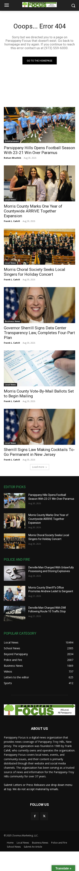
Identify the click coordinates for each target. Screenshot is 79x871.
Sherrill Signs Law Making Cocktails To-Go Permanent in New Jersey (39, 452)
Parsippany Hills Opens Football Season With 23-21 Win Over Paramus (39, 150)
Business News (12, 321)
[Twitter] (44, 816)
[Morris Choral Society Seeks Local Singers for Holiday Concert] (39, 247)
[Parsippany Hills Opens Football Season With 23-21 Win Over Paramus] (39, 125)
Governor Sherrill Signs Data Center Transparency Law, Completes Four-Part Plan (39, 333)
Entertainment (12, 141)
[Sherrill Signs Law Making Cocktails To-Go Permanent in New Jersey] (39, 427)
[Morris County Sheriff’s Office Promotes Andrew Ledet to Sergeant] (14, 593)
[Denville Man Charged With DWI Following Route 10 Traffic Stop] (14, 613)
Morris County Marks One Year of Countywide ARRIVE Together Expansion (33, 211)
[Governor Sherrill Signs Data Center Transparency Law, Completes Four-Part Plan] (39, 305)
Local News (10, 199)
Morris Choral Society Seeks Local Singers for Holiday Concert (34, 272)
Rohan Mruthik (12, 157)
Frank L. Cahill (12, 221)
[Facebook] (35, 816)
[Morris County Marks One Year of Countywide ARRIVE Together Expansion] (39, 183)
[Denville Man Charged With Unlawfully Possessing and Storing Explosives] (14, 573)
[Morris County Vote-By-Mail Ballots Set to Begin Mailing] (39, 368)
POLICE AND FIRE (17, 559)
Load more (38, 467)
